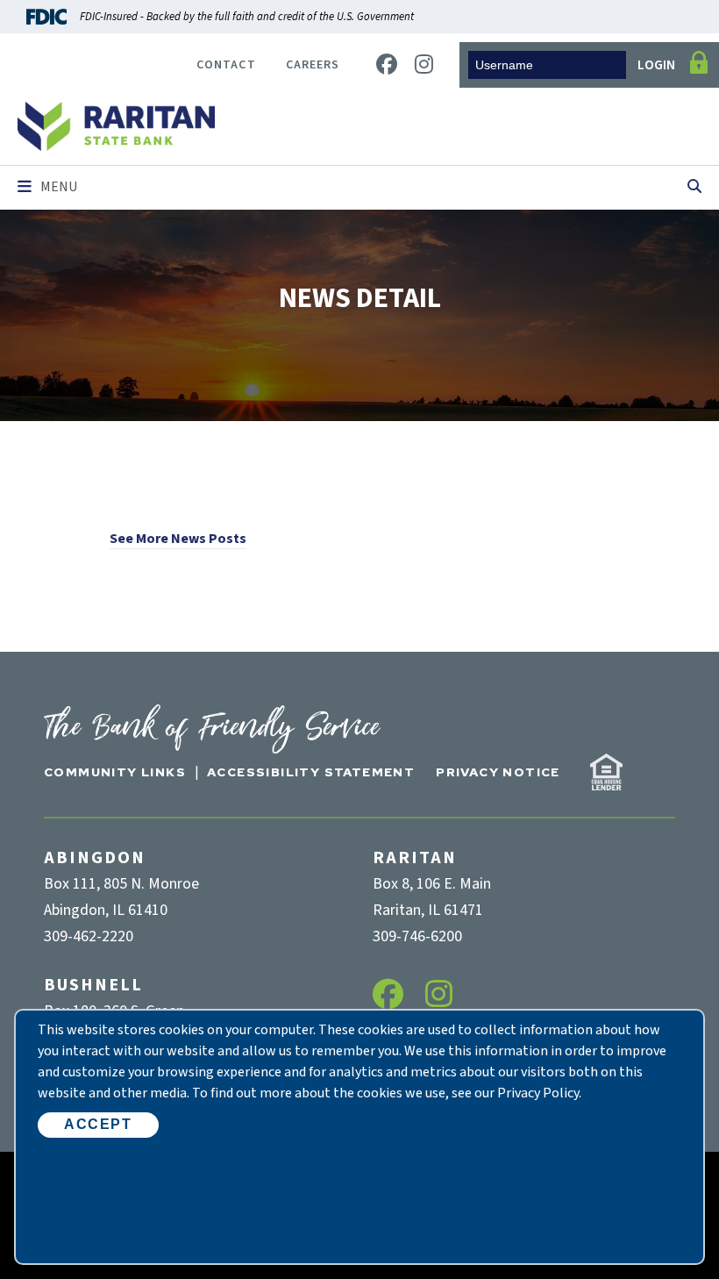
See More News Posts (178, 538)
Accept (98, 1124)
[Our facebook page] (386, 65)
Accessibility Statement (311, 772)
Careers (312, 65)
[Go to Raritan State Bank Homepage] (116, 126)
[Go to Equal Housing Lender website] (606, 772)
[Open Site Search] (694, 187)
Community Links (115, 772)
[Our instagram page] (424, 65)
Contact (225, 65)
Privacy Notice (498, 772)
